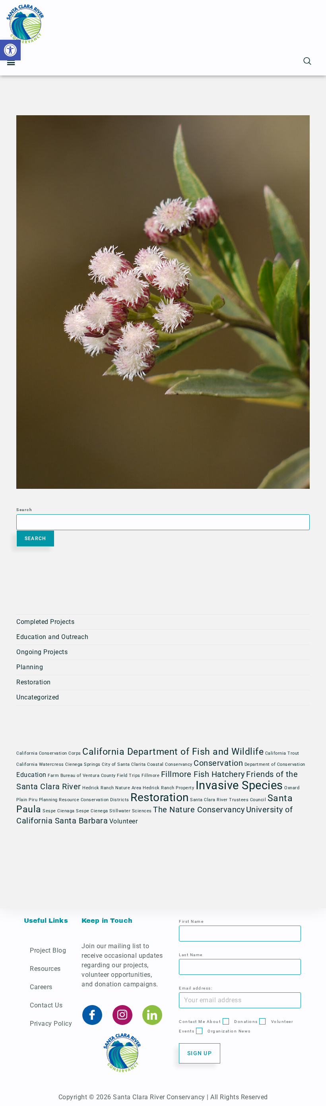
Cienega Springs (83, 764)
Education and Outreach (52, 637)
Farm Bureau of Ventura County (82, 775)
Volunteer (123, 821)
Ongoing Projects (42, 652)
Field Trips (128, 775)
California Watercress (40, 764)
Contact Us (46, 1005)
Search (24, 509)
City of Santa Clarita (124, 764)
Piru (33, 799)
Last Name (191, 955)
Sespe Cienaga (59, 811)
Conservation (218, 763)
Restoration (33, 682)
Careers (41, 987)
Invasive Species (239, 785)
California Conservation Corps (48, 753)
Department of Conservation (274, 764)
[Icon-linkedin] (152, 1015)
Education (31, 775)
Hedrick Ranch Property (168, 787)
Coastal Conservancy (169, 764)
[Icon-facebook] (92, 1015)
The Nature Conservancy (198, 809)
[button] (11, 61)
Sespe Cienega (92, 811)
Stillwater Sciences (130, 811)
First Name (191, 921)
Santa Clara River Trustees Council (228, 799)
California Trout (282, 753)
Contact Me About (200, 1021)
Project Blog (48, 950)
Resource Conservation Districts (94, 799)
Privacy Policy (51, 1023)
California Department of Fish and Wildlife (173, 751)
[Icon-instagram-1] (122, 1015)
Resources (45, 968)
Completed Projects (45, 622)
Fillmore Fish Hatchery (203, 774)
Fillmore (150, 775)
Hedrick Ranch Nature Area (112, 787)
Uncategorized (37, 697)
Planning (29, 667)
